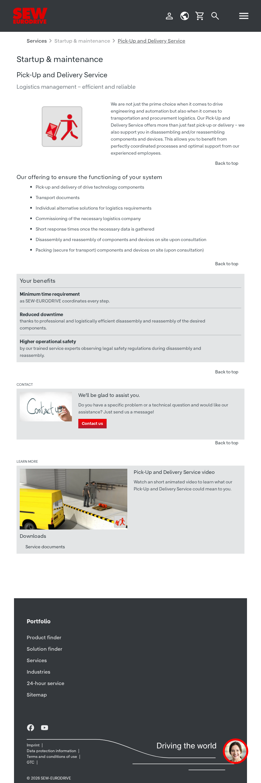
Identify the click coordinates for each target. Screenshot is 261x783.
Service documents (45, 547)
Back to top (226, 163)
